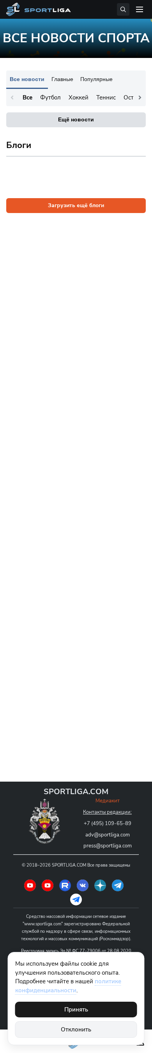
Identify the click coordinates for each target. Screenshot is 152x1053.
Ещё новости (76, 119)
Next (140, 97)
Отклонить (76, 1029)
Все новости (27, 79)
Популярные (96, 79)
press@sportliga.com (107, 845)
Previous (12, 97)
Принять (76, 1009)
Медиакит (107, 800)
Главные (62, 79)
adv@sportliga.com (107, 834)
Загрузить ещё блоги (76, 205)
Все (27, 97)
